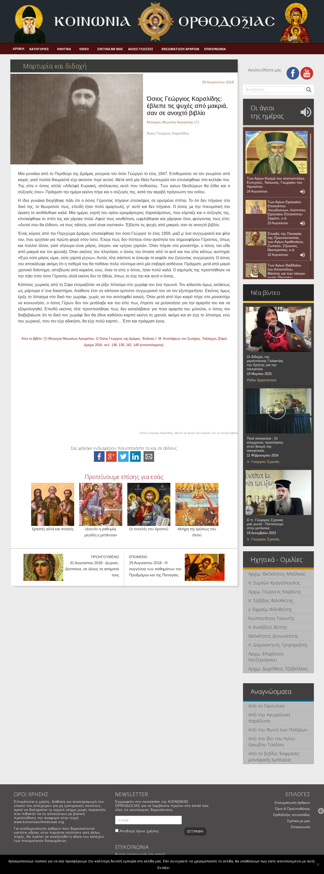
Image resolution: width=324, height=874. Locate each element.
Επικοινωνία (215, 49)
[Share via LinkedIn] (135, 456)
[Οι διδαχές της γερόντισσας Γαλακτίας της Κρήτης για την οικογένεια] (278, 329)
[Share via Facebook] (99, 456)
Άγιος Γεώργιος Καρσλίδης (168, 133)
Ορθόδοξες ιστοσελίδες (291, 815)
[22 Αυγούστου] (256, 239)
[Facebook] (293, 72)
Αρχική (18, 49)
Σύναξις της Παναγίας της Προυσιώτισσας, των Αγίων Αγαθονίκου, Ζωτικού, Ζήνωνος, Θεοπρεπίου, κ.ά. (286, 242)
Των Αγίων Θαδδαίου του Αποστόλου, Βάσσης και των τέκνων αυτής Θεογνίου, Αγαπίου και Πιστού (286, 273)
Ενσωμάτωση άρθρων (180, 49)
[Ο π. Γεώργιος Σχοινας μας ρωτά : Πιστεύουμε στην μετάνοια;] (278, 492)
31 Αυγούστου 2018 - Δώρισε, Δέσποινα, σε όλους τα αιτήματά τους (92, 569)
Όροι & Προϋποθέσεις (292, 809)
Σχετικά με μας (110, 49)
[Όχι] (317, 864)
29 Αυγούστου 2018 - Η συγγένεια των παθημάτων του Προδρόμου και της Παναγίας (155, 569)
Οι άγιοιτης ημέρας (267, 111)
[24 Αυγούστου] (277, 152)
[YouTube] (306, 72)
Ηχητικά (64, 49)
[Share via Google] (111, 456)
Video (84, 49)
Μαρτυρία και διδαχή (55, 65)
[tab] (278, 573)
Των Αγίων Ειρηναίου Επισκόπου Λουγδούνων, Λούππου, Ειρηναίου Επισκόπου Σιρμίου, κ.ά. (287, 210)
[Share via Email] (149, 456)
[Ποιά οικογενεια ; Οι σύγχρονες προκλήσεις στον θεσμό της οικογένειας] (278, 410)
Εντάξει (163, 868)
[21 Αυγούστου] (256, 270)
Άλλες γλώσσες (140, 49)
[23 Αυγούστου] (256, 207)
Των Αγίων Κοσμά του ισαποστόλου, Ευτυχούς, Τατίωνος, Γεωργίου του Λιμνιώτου (276, 182)
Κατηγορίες (39, 49)
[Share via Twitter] (123, 456)
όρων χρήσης (147, 831)
